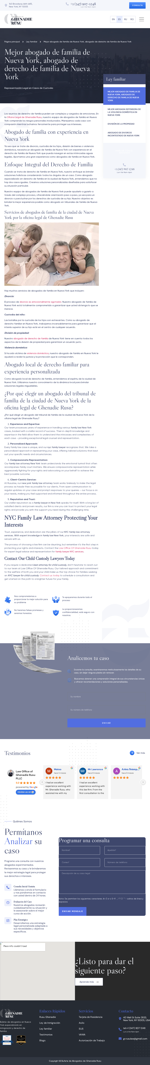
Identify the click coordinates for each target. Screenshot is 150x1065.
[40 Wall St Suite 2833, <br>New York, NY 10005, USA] (120, 1018)
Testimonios (45, 1034)
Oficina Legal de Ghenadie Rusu (24, 117)
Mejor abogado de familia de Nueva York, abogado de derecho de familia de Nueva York (124, 96)
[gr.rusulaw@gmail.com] (120, 1038)
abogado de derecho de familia (30, 339)
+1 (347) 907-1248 (83, 3)
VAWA (82, 1034)
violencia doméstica (38, 353)
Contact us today (49, 575)
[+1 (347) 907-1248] (67, 3)
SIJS (81, 1028)
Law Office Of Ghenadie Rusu (75, 548)
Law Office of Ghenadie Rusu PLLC (25, 775)
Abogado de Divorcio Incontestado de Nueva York (123, 134)
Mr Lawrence (95, 769)
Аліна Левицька (131, 769)
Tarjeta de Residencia (90, 1017)
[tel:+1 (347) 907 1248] (120, 1029)
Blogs (42, 1040)
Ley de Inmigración (49, 1022)
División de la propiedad (121, 124)
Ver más (141, 753)
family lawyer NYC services (69, 552)
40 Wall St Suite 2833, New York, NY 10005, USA (136, 1019)
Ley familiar (45, 1028)
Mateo (57, 769)
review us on (24, 791)
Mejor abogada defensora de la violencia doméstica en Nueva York (124, 112)
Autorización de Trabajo (92, 1040)
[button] (142, 19)
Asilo (81, 1022)
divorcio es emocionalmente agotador (40, 302)
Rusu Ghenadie (47, 1017)
